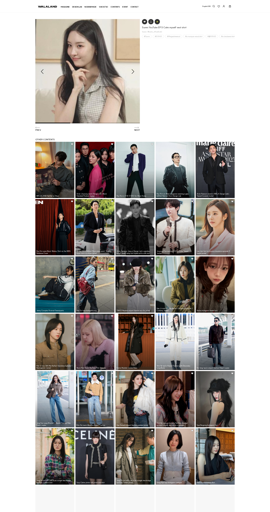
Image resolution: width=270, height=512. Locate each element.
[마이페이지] (224, 6)
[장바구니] (230, 6)
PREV (38, 130)
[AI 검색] (214, 6)
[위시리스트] (219, 6)
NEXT (137, 130)
